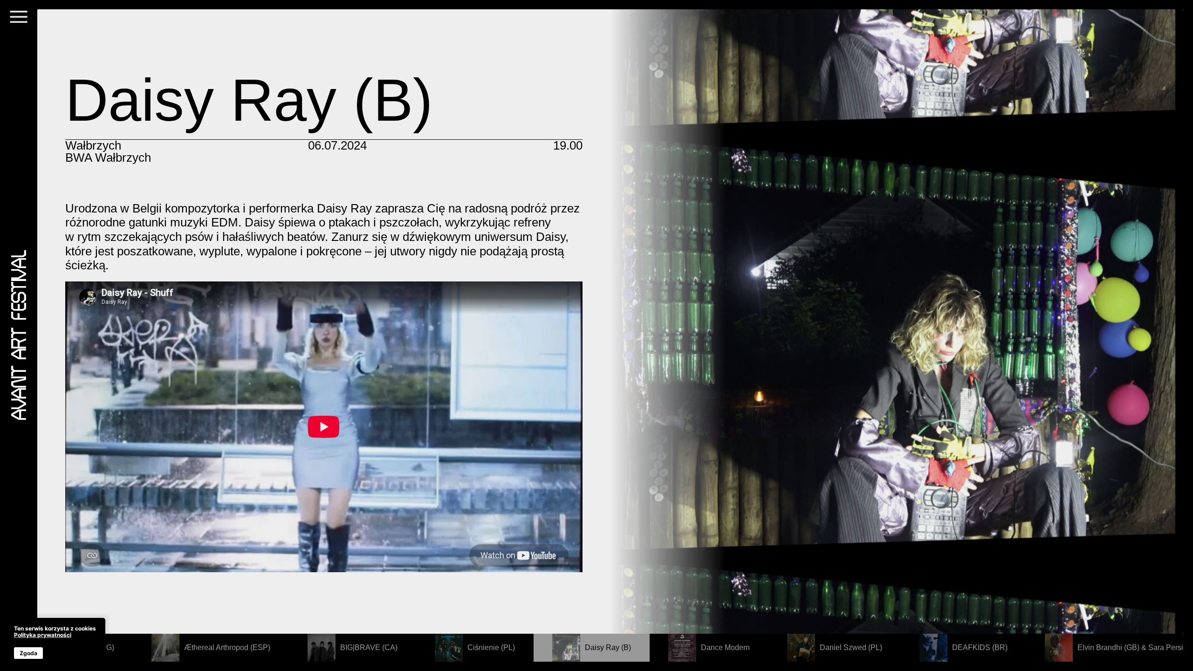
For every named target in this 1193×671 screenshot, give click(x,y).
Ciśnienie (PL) (491, 647)
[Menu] (19, 22)
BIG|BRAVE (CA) (369, 647)
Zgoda (28, 653)
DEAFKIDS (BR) (980, 647)
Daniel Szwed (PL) (851, 647)
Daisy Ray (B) (608, 647)
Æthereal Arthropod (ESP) (227, 647)
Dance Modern (725, 647)
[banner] (55, 642)
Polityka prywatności (42, 635)
